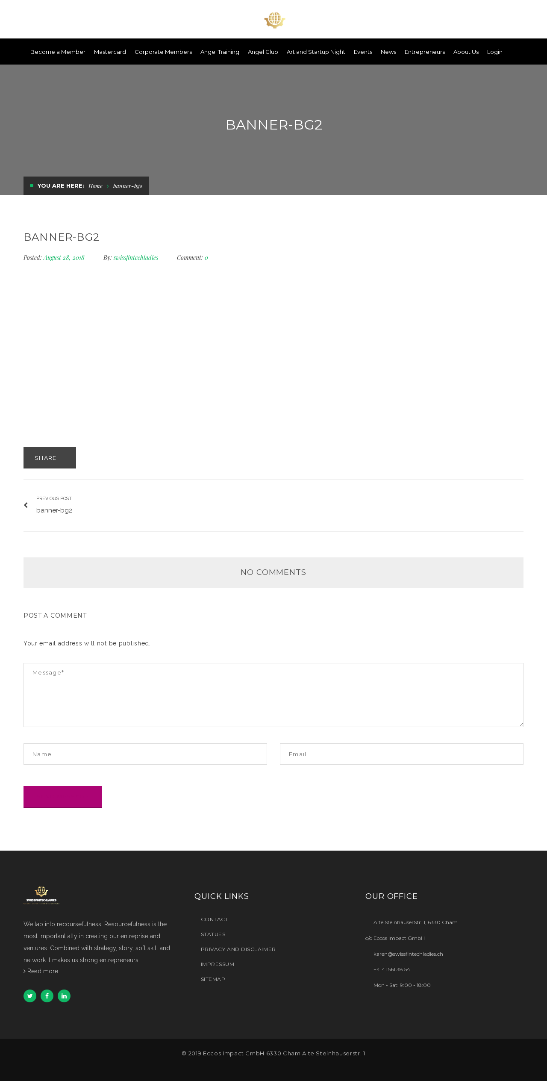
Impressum (218, 964)
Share (47, 457)
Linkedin (64, 996)
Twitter (30, 996)
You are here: (61, 185)
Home (95, 185)
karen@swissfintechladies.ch (408, 953)
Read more (42, 971)
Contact (214, 919)
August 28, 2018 (65, 257)
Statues (213, 934)
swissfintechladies (136, 257)
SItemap (213, 979)
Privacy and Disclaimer (238, 949)
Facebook (47, 996)
